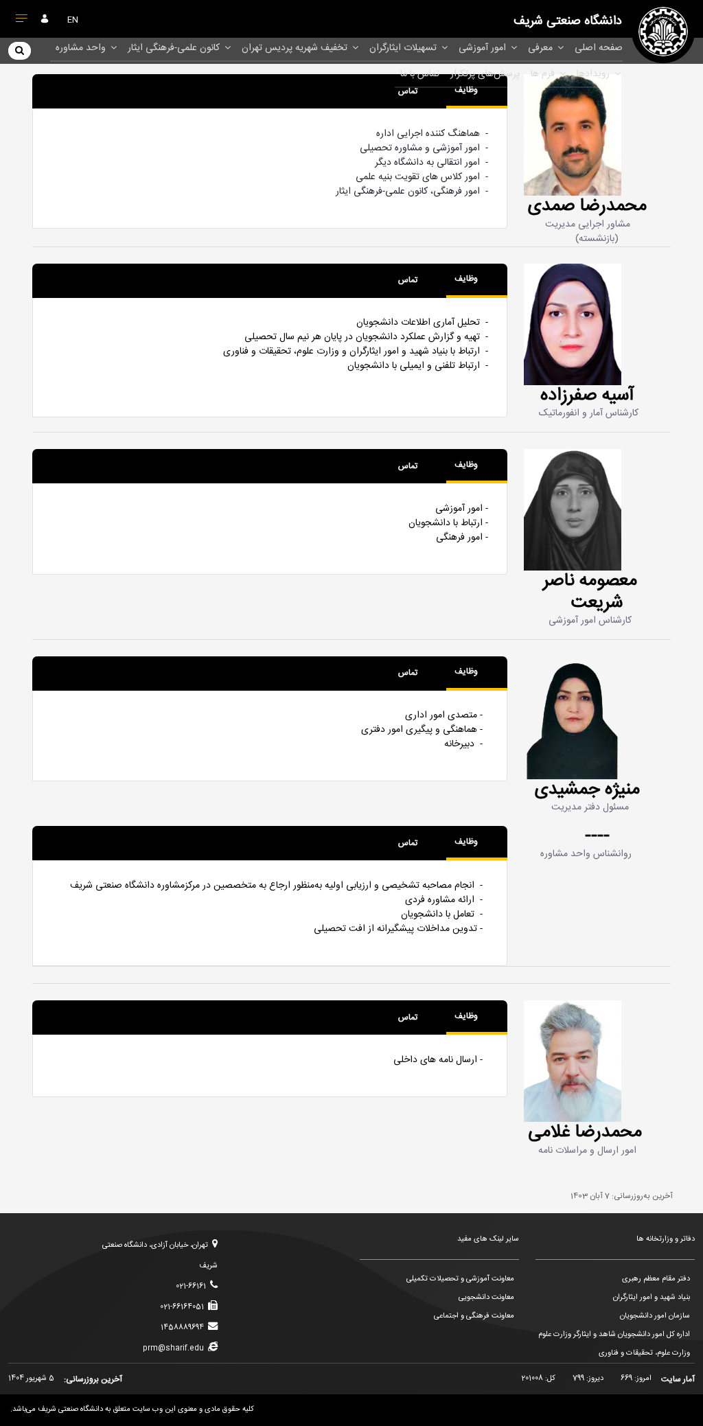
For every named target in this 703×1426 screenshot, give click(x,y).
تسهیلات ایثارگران (404, 48)
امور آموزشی (484, 48)
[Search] (19, 50)
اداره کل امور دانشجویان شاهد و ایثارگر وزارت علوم (614, 1335)
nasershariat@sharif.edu (394, 610)
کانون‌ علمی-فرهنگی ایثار (175, 48)
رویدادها (594, 74)
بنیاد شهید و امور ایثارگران (651, 1297)
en (72, 20)
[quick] (22, 21)
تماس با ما (419, 74)
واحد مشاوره (82, 48)
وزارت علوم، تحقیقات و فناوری (644, 1353)
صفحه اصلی (599, 48)
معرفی (541, 48)
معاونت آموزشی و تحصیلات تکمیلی (460, 1279)
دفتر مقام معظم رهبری (656, 1279)
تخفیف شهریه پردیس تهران (296, 48)
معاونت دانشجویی (486, 1297)
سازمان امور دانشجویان (655, 1316)
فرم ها (544, 74)
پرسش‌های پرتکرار (485, 74)
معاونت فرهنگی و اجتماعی (474, 1316)
